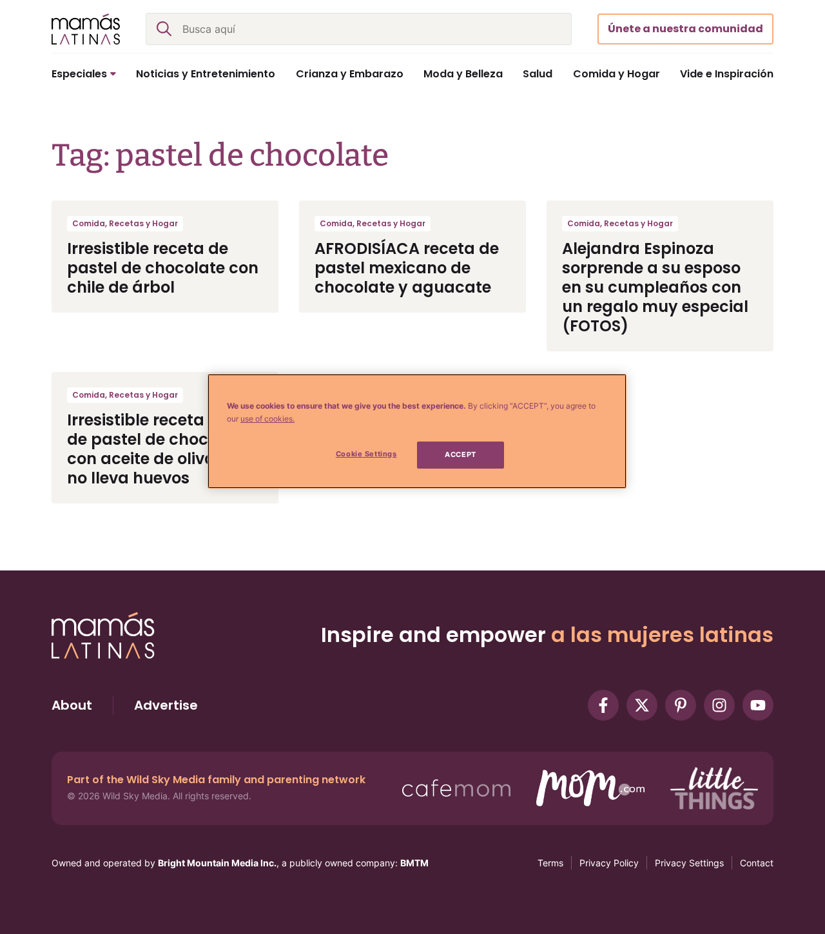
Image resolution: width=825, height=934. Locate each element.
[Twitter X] (641, 705)
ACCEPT (460, 454)
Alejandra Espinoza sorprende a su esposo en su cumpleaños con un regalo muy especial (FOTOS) (655, 287)
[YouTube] (757, 705)
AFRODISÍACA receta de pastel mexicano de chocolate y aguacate (407, 268)
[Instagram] (719, 705)
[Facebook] (603, 705)
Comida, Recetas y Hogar (125, 223)
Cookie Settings (366, 453)
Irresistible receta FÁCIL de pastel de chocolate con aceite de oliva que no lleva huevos (159, 449)
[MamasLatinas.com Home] (86, 29)
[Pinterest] (680, 705)
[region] (417, 431)
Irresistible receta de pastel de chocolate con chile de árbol (162, 268)
